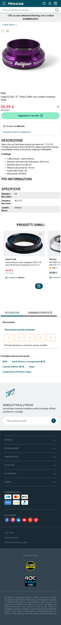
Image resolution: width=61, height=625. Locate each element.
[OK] (53, 420)
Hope (3, 93)
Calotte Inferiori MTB (13, 366)
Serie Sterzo (9, 25)
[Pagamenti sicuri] (21, 500)
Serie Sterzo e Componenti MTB (28, 361)
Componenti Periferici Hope (17, 372)
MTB (5, 361)
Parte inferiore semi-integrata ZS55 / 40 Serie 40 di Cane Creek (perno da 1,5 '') (23, 263)
